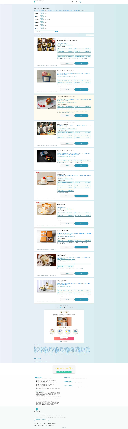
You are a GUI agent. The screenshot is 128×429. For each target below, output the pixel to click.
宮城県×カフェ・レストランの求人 (72, 346)
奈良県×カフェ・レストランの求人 (72, 351)
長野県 (53, 384)
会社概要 (44, 423)
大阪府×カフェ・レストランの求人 (50, 351)
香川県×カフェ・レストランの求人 (50, 353)
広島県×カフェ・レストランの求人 (72, 352)
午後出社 (47, 394)
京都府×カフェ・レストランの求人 (39, 351)
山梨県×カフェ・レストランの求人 (72, 349)
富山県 (43, 384)
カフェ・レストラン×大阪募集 (64, 10)
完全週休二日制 (52, 404)
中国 (36, 385)
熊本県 (48, 388)
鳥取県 (46, 385)
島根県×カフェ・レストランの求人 (50, 352)
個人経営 (50, 392)
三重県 (46, 381)
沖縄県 (59, 388)
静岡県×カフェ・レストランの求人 (50, 350)
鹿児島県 (56, 388)
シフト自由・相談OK (38, 395)
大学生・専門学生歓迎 (38, 402)
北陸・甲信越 (37, 384)
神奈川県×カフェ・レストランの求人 (73, 348)
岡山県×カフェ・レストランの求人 (61, 352)
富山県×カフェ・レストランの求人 (39, 349)
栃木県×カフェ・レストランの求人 (72, 347)
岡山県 (41, 385)
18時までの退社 (43, 394)
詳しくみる (81, 63)
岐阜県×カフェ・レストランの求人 (39, 350)
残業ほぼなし (50, 394)
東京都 (39, 380)
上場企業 (45, 393)
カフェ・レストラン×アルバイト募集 (53, 10)
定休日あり (55, 393)
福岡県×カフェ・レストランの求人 (83, 353)
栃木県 (52, 380)
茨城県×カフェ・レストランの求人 (61, 347)
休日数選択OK (44, 404)
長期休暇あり (48, 404)
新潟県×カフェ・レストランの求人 (84, 348)
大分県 (50, 388)
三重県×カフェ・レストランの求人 (72, 350)
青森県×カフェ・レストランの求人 (50, 346)
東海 (36, 381)
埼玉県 (47, 380)
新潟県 (40, 384)
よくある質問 (49, 423)
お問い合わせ (54, 423)
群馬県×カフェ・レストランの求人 (83, 347)
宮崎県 (53, 388)
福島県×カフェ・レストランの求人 (50, 347)
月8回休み (37, 403)
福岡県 (40, 388)
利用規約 (35, 425)
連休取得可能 (58, 402)
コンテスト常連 (42, 393)
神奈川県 (42, 380)
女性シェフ (58, 392)
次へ (72, 307)
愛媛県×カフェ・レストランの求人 (61, 353)
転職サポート (36, 417)
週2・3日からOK (47, 395)
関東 (36, 380)
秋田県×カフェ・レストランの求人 (83, 346)
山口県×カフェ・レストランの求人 (83, 352)
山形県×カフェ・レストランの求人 (39, 347)
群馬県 (55, 380)
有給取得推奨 (55, 403)
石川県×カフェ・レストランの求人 (50, 349)
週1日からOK (43, 395)
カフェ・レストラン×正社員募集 (39, 10)
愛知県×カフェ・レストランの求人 (61, 350)
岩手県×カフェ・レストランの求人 (61, 346)
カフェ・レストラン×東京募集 (74, 10)
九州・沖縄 (37, 388)
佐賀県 (42, 388)
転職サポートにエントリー (64, 338)
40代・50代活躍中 (49, 402)
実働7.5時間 (58, 393)
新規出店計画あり (54, 392)
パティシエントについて (37, 423)
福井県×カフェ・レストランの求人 (61, 349)
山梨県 (51, 384)
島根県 (44, 385)
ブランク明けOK (44, 402)
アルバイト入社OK (54, 402)
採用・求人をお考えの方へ (41, 419)
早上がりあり (54, 394)
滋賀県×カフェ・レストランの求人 (83, 350)
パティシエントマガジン (43, 417)
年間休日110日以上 (47, 403)
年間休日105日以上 (41, 403)
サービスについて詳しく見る (64, 341)
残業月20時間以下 (38, 394)
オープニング (46, 392)
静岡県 (41, 381)
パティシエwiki (56, 417)
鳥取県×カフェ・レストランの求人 (39, 352)
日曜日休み (51, 403)
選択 (42, 13)
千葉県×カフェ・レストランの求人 (50, 348)
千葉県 (44, 380)
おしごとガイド (50, 417)
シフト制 (58, 394)
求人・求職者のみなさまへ (50, 425)
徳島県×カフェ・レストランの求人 (39, 353)
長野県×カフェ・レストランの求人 (83, 349)
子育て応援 (37, 392)
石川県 (46, 384)
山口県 (49, 385)
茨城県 (49, 380)
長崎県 (45, 388)
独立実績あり (37, 393)
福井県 (48, 384)
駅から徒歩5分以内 (41, 392)
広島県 (39, 385)
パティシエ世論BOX (63, 417)
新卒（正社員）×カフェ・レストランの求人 (40, 361)
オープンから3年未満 (50, 393)
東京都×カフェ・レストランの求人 (61, 348)
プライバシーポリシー (41, 425)
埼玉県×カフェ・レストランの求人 (39, 348)
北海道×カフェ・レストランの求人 (39, 346)
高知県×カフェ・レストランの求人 (72, 353)
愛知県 (39, 381)
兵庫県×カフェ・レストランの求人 (61, 351)
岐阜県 (44, 381)
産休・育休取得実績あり (38, 404)
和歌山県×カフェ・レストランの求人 (84, 351)
